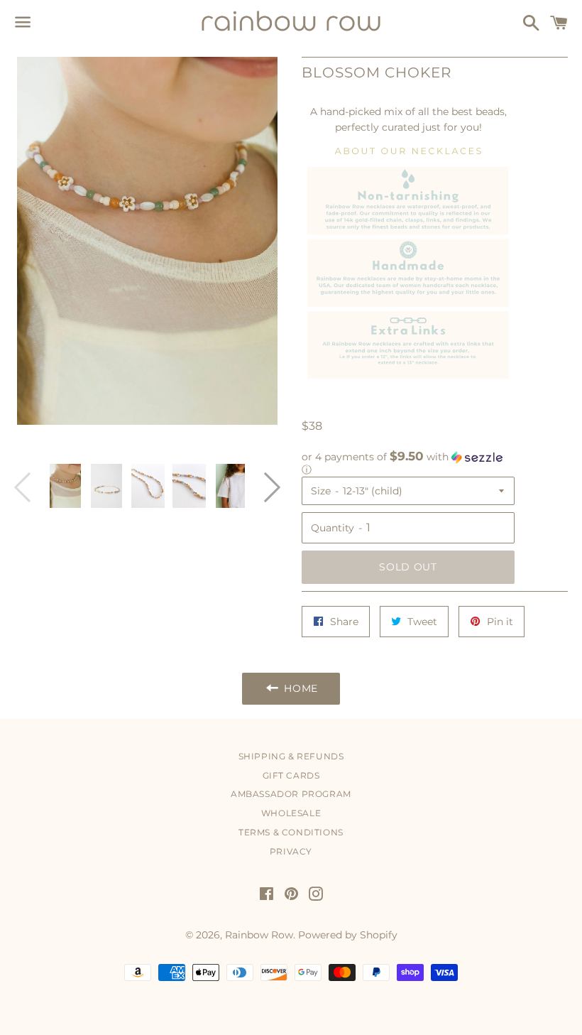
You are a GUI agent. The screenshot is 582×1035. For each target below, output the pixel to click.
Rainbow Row (259, 934)
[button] (408, 463)
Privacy (291, 851)
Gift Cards (291, 775)
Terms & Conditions (291, 832)
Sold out (408, 566)
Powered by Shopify (347, 934)
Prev (29, 486)
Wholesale (291, 813)
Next (265, 486)
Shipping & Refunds (291, 756)
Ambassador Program (291, 794)
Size (321, 490)
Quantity (332, 527)
